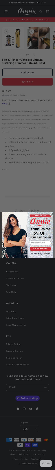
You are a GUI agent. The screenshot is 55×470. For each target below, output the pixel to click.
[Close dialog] (51, 214)
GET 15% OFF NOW (40, 249)
